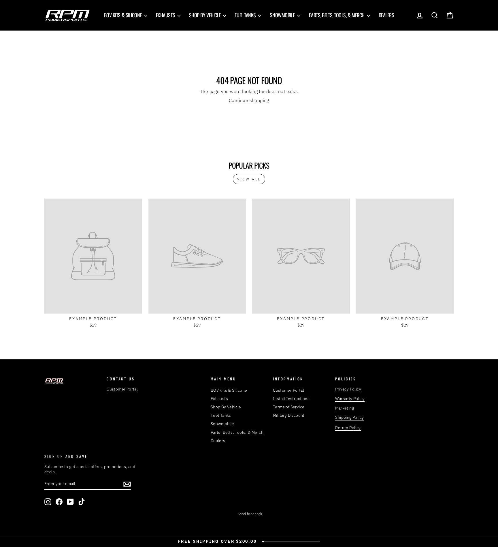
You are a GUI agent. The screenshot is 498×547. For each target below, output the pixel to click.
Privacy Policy (348, 389)
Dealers (386, 15)
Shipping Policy (349, 417)
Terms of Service (288, 407)
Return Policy (348, 427)
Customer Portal (122, 389)
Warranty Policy (350, 398)
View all (249, 179)
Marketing (344, 408)
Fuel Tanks (246, 15)
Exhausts (166, 15)
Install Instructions (291, 398)
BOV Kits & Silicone (123, 15)
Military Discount (289, 415)
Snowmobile (283, 15)
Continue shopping (249, 100)
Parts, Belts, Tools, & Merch (337, 15)
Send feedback (250, 514)
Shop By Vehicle (205, 15)
